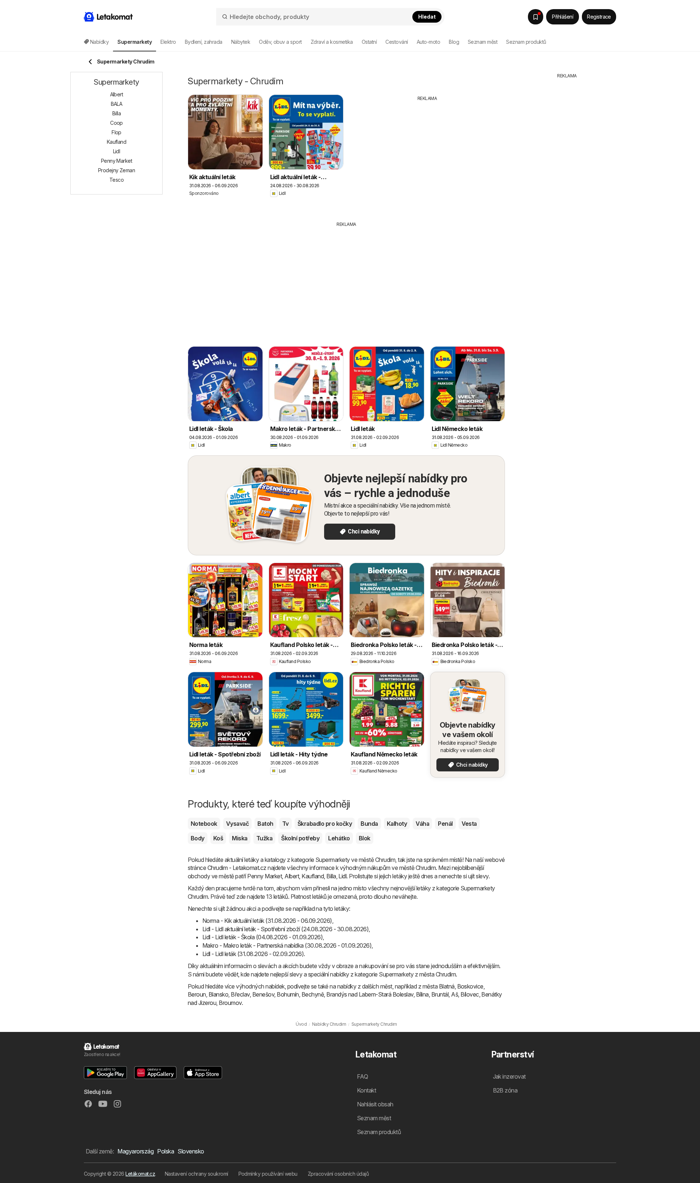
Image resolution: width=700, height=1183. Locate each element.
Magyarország (135, 1151)
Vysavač (237, 823)
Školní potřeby (300, 838)
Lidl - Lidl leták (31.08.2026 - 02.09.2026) (253, 953)
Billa (331, 876)
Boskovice (470, 986)
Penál (445, 823)
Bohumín (288, 994)
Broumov (230, 1002)
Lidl (342, 876)
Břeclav (240, 994)
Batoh (265, 823)
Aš (454, 994)
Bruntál (439, 994)
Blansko (218, 994)
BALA (116, 104)
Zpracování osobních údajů (338, 1174)
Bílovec (469, 994)
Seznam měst (482, 42)
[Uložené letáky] (535, 16)
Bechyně (313, 994)
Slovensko (191, 1151)
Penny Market (264, 876)
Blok (364, 838)
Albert (291, 876)
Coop (116, 123)
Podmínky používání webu (268, 1174)
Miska (239, 838)
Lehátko (339, 838)
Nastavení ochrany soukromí (196, 1174)
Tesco (116, 180)
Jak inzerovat (509, 1076)
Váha (422, 823)
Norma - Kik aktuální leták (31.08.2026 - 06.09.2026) (267, 920)
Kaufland (313, 876)
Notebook (204, 823)
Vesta (469, 823)
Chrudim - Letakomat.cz (237, 867)
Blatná (447, 986)
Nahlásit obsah (375, 1104)
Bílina (422, 994)
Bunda (369, 823)
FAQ (362, 1076)
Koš (218, 838)
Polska (165, 1151)
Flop (116, 132)
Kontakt (366, 1090)
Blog (454, 42)
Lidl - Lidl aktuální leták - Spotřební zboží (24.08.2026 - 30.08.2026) (285, 929)
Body (198, 838)
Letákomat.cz (140, 1174)
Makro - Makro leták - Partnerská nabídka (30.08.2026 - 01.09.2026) (287, 945)
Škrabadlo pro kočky (325, 823)
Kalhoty (397, 823)
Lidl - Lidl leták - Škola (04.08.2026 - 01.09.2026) (262, 937)
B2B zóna (505, 1090)
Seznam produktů (526, 42)
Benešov (263, 994)
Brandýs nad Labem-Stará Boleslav (369, 994)
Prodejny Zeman (116, 170)
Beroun (197, 994)
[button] (105, 1072)
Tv (285, 823)
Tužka (264, 838)
